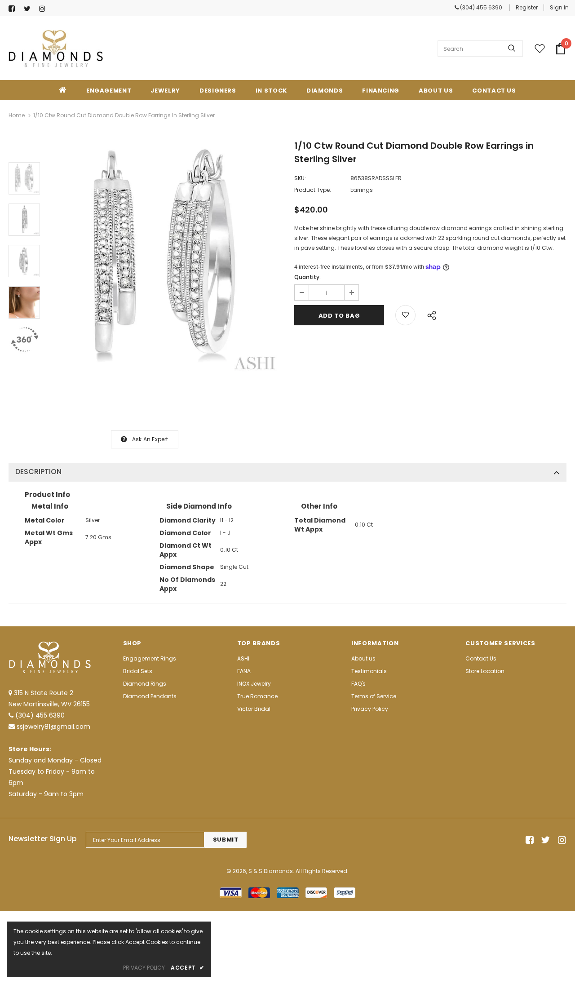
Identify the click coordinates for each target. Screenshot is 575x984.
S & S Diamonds (270, 871)
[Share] (429, 314)
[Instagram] (44, 8)
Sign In (559, 7)
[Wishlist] (405, 315)
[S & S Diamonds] (56, 48)
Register (527, 7)
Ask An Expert (150, 439)
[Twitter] (29, 8)
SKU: (300, 178)
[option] (165, 259)
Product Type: (312, 190)
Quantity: (307, 277)
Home (17, 115)
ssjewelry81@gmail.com (53, 726)
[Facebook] (14, 8)
